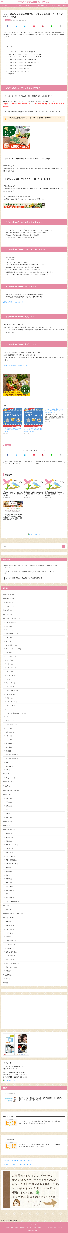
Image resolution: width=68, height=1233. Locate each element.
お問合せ (60, 1227)
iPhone (9, 837)
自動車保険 (10, 890)
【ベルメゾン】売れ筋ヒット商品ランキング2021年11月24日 (22, 579)
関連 (12, 74)
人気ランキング (12, 690)
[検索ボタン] (66, 2)
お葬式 (9, 841)
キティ (10, 698)
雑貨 (8, 770)
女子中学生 (10, 743)
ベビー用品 (10, 929)
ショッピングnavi (12, 618)
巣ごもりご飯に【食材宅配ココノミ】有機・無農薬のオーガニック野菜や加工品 (54, 410)
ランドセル (11, 956)
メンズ (10, 671)
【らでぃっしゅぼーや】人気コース (19, 68)
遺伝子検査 (10, 898)
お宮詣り (9, 922)
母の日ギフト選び (12, 754)
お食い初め (10, 925)
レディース (11, 675)
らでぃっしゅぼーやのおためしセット (15, 365)
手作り (9, 883)
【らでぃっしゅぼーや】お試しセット (20, 71)
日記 (7, 825)
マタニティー (11, 668)
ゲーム (9, 637)
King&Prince (11, 778)
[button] (7, 26)
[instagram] (36, 1224)
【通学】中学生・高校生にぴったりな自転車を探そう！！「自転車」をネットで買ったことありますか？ (40, 1099)
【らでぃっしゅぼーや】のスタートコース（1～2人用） (26, 54)
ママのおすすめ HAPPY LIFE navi (34, 2)
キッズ (10, 660)
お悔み (8, 610)
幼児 (8, 809)
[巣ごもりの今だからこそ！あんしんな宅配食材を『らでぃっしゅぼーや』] (12, 417)
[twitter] (34, 1224)
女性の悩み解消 (11, 860)
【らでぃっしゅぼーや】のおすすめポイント (22, 59)
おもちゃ (9, 630)
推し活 (8, 821)
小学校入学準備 (11, 952)
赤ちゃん (9, 813)
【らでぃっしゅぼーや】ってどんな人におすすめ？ (24, 62)
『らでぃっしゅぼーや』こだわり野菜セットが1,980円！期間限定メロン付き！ (33, 429)
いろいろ (9, 594)
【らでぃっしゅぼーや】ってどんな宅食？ (21, 52)
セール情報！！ (11, 645)
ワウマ (9, 728)
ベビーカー (11, 944)
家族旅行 (9, 602)
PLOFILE (40, 1227)
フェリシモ (10, 683)
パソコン (9, 849)
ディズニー (11, 705)
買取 (8, 894)
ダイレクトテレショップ (14, 649)
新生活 (9, 747)
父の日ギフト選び (12, 758)
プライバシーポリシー (50, 1227)
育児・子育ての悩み (12, 963)
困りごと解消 (10, 856)
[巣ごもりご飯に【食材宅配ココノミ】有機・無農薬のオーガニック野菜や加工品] (55, 415)
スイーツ (9, 641)
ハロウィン (10, 652)
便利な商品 (10, 732)
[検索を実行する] (63, 546)
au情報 (9, 833)
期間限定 (9, 751)
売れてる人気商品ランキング (16, 713)
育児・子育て (10, 918)
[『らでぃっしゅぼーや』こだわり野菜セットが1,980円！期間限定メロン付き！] (33, 417)
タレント (9, 774)
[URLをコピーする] (60, 26)
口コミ (9, 739)
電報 (7, 983)
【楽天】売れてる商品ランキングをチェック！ (17, 1164)
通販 (8, 762)
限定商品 (9, 766)
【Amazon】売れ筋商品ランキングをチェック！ (18, 1160)
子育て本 (9, 909)
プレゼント (9, 782)
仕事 (7, 786)
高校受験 (9, 971)
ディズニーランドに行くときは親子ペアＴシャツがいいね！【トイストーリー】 (28, 573)
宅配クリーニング (12, 864)
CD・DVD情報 (11, 622)
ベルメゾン (10, 694)
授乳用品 (10, 948)
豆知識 (8, 975)
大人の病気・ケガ (12, 790)
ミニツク (10, 686)
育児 (8, 979)
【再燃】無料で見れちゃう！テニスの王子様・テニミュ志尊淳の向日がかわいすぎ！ (30, 567)
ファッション (11, 656)
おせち (9, 626)
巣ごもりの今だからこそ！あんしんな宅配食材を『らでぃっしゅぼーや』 (12, 429)
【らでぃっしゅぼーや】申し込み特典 (20, 65)
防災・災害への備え (12, 901)
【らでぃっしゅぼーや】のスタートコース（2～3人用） (26, 57)
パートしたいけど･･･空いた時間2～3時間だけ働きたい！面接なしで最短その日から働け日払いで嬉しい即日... (40, 1122)
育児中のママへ (11, 967)
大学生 (9, 802)
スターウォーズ (12, 702)
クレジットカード (12, 845)
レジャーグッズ (11, 724)
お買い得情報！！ (12, 634)
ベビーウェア (11, 940)
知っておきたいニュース (14, 913)
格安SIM (9, 886)
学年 (8, 794)
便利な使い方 (10, 852)
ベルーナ (9, 717)
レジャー (10, 606)
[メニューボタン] (2, 2)
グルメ (8, 614)
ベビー (10, 664)
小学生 (9, 806)
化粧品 (9, 736)
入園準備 (9, 933)
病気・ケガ (10, 959)
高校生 (9, 817)
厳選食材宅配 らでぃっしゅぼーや (14, 302)
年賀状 (9, 879)
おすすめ (9, 598)
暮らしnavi (10, 829)
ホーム (7, 1227)
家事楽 (9, 871)
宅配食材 (8, 20)
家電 (8, 875)
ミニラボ (10, 709)
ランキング (10, 720)
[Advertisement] (34, 1013)
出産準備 (9, 937)
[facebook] (32, 1224)
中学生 (9, 798)
